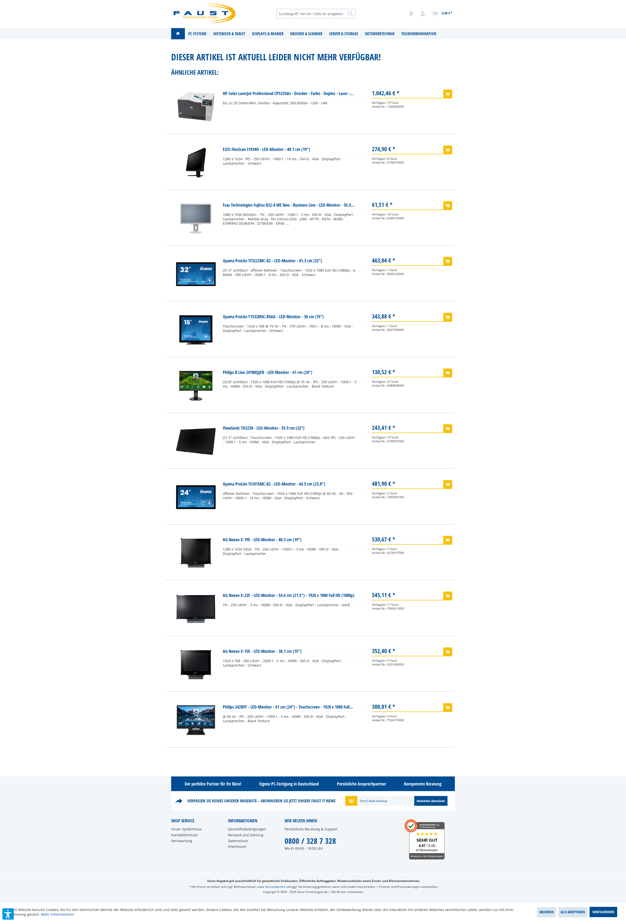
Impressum (237, 846)
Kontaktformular (184, 835)
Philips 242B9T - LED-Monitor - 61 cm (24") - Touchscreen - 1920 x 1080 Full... (288, 707)
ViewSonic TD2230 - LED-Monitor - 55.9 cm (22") (263, 428)
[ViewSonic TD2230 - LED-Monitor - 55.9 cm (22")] (196, 441)
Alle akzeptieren (573, 912)
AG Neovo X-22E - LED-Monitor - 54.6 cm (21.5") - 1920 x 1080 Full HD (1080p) (288, 595)
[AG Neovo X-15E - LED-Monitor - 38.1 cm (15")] (196, 664)
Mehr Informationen (57, 914)
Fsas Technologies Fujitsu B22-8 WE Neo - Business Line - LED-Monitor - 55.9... (289, 205)
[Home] (178, 33)
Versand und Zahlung (245, 835)
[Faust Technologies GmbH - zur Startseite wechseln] (204, 13)
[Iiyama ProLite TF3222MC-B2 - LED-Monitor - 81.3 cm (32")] (196, 274)
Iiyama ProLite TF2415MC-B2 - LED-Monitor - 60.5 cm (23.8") (274, 484)
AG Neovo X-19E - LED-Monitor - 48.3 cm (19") (262, 539)
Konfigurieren (603, 912)
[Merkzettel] (411, 14)
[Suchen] (350, 13)
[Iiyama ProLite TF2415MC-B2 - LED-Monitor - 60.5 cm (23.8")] (196, 497)
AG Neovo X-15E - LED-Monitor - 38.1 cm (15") (262, 651)
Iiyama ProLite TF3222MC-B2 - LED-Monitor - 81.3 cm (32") (272, 261)
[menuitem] (316, 13)
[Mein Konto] (423, 14)
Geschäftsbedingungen (247, 829)
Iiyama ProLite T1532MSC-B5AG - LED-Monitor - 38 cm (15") (273, 316)
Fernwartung (181, 840)
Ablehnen (546, 912)
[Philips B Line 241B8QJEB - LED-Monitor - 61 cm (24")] (196, 386)
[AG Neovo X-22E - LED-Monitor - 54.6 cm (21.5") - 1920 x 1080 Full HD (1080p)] (196, 609)
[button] (8, 914)
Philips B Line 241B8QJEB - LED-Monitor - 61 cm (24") (267, 372)
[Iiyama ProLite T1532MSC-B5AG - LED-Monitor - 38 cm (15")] (196, 330)
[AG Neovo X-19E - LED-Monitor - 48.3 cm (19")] (196, 553)
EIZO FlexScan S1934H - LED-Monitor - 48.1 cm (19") (266, 149)
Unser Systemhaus (186, 829)
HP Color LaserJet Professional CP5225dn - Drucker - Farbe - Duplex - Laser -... (288, 93)
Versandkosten (275, 887)
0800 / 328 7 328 (310, 841)
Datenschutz (238, 840)
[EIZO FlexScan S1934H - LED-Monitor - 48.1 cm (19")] (196, 163)
